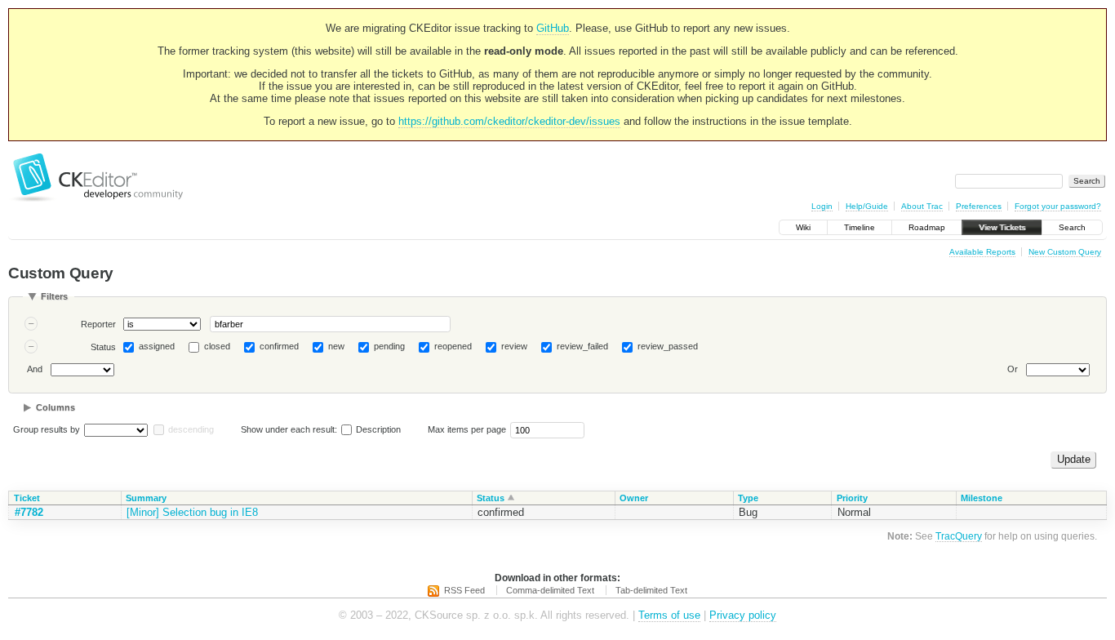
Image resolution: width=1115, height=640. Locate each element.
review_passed (667, 346)
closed (217, 346)
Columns (55, 407)
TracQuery (958, 536)
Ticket (27, 498)
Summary (146, 498)
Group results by (46, 429)
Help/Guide (867, 206)
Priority (852, 498)
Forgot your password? (1058, 206)
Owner (634, 498)
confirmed (279, 346)
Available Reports (982, 251)
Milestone (981, 498)
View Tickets (1002, 227)
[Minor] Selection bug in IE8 (192, 512)
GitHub (552, 28)
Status (103, 347)
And (34, 369)
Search (1072, 227)
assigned (157, 346)
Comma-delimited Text (550, 590)
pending (389, 346)
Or (1012, 369)
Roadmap (926, 227)
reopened (453, 346)
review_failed (582, 346)
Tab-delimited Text (651, 590)
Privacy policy (742, 615)
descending (191, 429)
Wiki (803, 227)
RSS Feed (464, 590)
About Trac (922, 206)
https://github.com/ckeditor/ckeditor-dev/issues (509, 121)
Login (822, 206)
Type (748, 498)
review (514, 346)
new (336, 346)
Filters (54, 296)
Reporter (98, 324)
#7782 (29, 512)
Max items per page (467, 429)
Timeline (859, 227)
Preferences (979, 206)
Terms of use (669, 615)
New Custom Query (1064, 251)
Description (377, 429)
